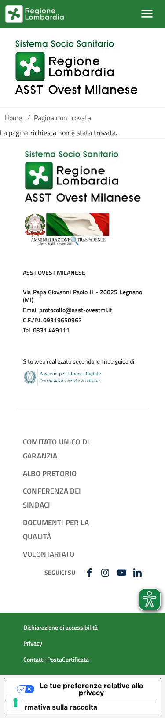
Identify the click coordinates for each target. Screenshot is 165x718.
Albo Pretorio (50, 473)
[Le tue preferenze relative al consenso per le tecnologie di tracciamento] (15, 702)
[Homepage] (76, 68)
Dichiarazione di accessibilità (60, 627)
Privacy (32, 643)
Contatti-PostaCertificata (56, 659)
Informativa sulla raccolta (54, 707)
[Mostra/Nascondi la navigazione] (147, 14)
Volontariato (48, 554)
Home (13, 117)
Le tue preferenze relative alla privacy (91, 689)
